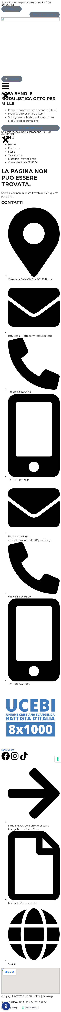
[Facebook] (5, 756)
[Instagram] (15, 756)
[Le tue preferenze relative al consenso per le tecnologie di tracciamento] (58, 759)
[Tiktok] (24, 756)
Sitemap (48, 996)
